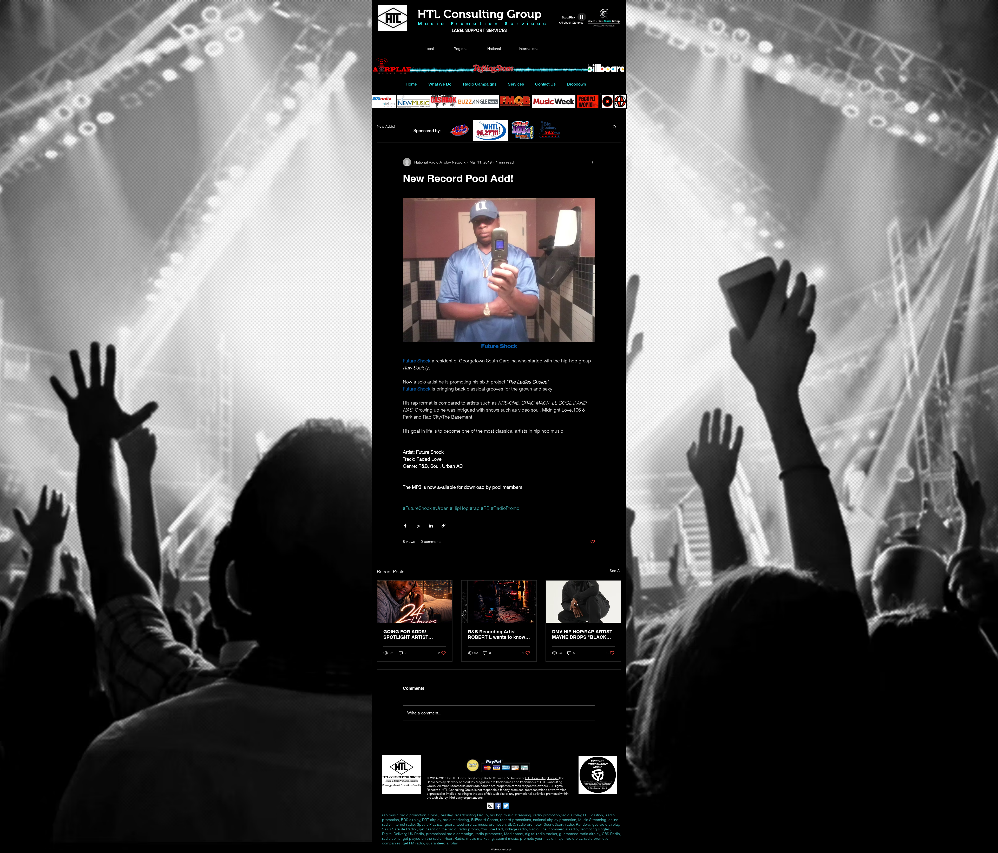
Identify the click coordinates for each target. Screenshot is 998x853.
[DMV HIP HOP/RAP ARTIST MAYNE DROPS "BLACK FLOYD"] (583, 602)
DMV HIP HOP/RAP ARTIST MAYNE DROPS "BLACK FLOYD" (582, 634)
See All (615, 570)
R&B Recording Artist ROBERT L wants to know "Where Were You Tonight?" (498, 634)
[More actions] (592, 162)
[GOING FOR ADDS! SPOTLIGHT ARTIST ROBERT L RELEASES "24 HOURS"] (414, 602)
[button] (614, 127)
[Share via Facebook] (405, 525)
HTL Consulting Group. (542, 778)
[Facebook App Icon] (498, 806)
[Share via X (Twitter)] (418, 525)
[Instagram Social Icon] (490, 806)
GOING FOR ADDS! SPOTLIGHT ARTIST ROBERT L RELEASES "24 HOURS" (413, 634)
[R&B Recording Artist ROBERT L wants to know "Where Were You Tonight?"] (499, 602)
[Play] (581, 17)
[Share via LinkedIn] (430, 525)
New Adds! (386, 126)
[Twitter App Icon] (506, 806)
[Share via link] (443, 525)
